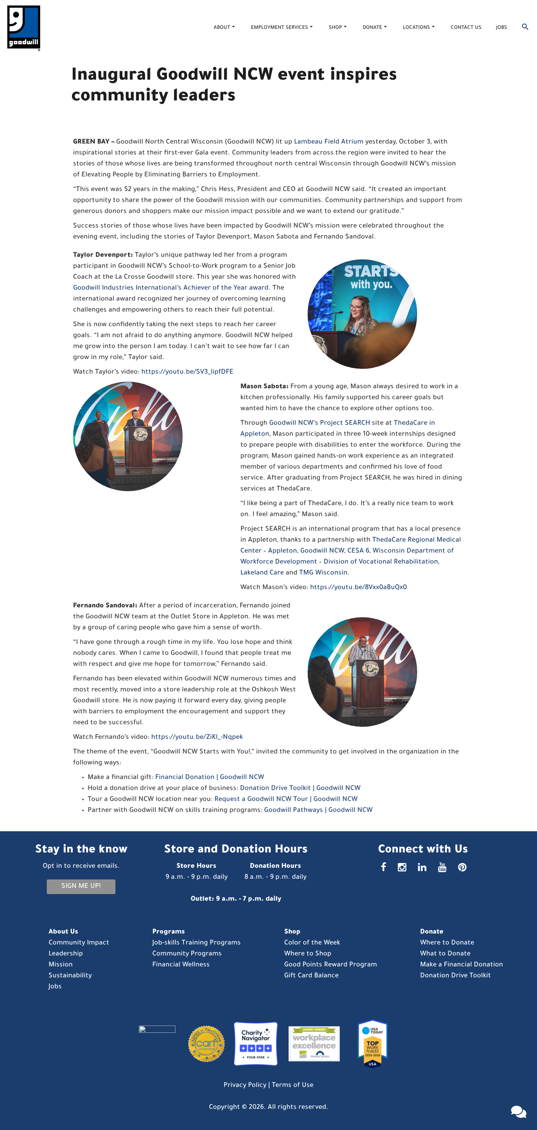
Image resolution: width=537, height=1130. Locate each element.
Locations (416, 28)
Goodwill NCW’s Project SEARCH (319, 423)
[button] (525, 28)
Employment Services (279, 28)
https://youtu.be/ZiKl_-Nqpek (197, 737)
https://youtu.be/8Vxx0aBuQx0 (358, 588)
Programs (168, 932)
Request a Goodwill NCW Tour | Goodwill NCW (286, 799)
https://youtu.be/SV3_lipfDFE (187, 372)
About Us (63, 932)
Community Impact (79, 943)
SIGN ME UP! (81, 886)
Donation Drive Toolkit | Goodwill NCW (300, 789)
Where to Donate (447, 943)
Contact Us (466, 28)
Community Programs (187, 954)
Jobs (501, 28)
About (222, 28)
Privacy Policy (245, 1085)
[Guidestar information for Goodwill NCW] (161, 1044)
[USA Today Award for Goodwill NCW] (370, 1044)
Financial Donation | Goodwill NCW (209, 778)
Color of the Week (312, 943)
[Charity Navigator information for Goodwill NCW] (254, 1044)
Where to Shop (307, 954)
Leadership (66, 954)
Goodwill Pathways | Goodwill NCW (318, 810)
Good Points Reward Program (330, 965)
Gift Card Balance (311, 976)
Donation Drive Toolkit (455, 976)
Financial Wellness (181, 965)
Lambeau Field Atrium (328, 142)
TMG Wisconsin (323, 573)
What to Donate (445, 954)
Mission (61, 965)
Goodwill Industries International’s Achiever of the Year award (170, 288)
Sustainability (70, 976)
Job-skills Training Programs (196, 943)
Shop (335, 28)
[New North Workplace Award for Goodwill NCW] (312, 1044)
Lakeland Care (262, 573)
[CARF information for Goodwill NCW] (204, 1044)
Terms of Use (292, 1085)
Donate (372, 28)
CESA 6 (358, 551)
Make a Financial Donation (461, 965)
